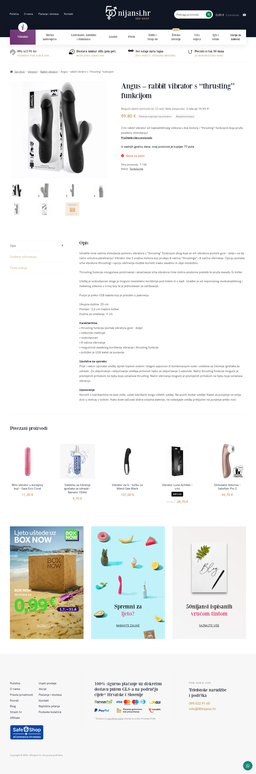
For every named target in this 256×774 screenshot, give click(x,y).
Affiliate (15, 717)
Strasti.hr (16, 712)
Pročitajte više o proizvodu (136, 137)
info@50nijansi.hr (202, 708)
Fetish (131, 36)
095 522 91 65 (27, 51)
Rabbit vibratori (49, 71)
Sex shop (19, 71)
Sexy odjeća (197, 37)
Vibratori (22, 36)
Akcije (42, 689)
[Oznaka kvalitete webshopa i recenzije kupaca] (27, 732)
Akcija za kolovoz (235, 37)
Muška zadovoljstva (50, 37)
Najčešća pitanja (49, 706)
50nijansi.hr (128, 13)
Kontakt (68, 14)
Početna (14, 14)
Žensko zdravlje (176, 37)
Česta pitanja (18, 268)
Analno (112, 36)
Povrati (14, 700)
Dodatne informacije (23, 256)
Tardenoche (136, 169)
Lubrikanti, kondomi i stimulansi (83, 37)
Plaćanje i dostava (48, 14)
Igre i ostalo (215, 37)
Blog (13, 706)
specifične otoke (115, 718)
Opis (13, 245)
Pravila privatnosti (21, 694)
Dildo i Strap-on (152, 37)
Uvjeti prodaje (47, 683)
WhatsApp (247, 765)
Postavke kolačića (50, 712)
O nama (28, 14)
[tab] (38, 245)
